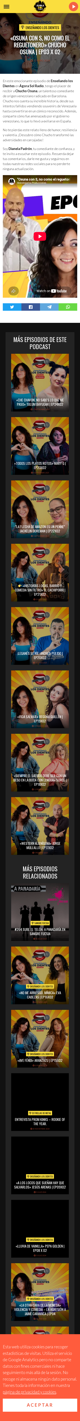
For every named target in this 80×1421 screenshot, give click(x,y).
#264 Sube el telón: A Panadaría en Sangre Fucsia (40, 931)
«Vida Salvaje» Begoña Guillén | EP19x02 (40, 718)
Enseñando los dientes (42, 27)
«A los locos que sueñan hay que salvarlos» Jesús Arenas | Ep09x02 (40, 1184)
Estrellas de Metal (41, 1113)
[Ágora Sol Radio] (40, 6)
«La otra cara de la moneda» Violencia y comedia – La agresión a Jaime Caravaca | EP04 (40, 1309)
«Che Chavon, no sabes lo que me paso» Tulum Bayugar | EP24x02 (40, 402)
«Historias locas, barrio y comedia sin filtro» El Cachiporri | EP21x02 (40, 590)
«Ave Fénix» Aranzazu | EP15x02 (40, 1060)
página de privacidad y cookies (29, 1391)
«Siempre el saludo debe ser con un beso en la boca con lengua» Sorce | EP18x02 (40, 780)
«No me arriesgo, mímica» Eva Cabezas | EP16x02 (40, 994)
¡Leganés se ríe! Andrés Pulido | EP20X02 (40, 655)
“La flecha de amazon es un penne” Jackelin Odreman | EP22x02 (40, 528)
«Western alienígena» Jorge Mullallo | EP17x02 (40, 845)
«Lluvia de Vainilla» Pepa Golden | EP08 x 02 (40, 1248)
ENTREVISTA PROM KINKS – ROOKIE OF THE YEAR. (40, 1121)
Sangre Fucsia (41, 923)
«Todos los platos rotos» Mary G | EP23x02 (40, 465)
